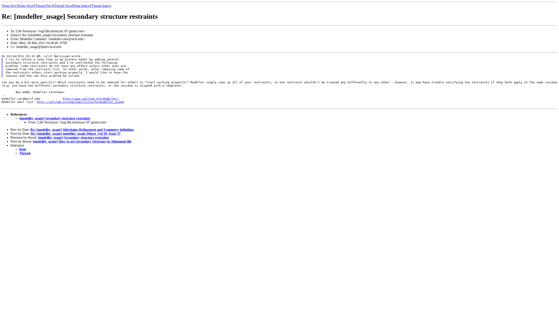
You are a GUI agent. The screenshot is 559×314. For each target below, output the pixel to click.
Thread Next (63, 6)
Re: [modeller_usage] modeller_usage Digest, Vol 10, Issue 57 (76, 133)
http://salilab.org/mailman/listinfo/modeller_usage (80, 102)
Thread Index (100, 6)
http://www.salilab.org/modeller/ (91, 98)
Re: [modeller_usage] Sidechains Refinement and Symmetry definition (82, 129)
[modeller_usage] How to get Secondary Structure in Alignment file (82, 141)
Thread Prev (43, 6)
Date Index (81, 6)
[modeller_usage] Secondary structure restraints (54, 118)
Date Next (26, 6)
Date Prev (10, 6)
